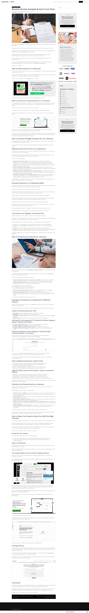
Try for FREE (37, 93)
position (50, 290)
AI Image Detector (50, 553)
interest (29, 78)
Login (85, 1)
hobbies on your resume (40, 63)
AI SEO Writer (63, 111)
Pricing (71, 1)
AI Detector (55, 1)
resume (33, 304)
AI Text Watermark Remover (65, 105)
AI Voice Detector (64, 99)
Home (13, 11)
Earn (75, 1)
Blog (15, 11)
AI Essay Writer (63, 109)
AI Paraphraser (63, 96)
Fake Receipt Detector (64, 103)
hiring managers (50, 273)
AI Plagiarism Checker (64, 98)
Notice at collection (70, 611)
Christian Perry (14, 12)
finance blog (32, 439)
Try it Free (80, 1)
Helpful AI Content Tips (16, 7)
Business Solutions (66, 1)
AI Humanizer (60, 1)
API (73, 1)
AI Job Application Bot (26, 490)
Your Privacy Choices (80, 611)
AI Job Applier (63, 94)
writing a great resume (19, 44)
